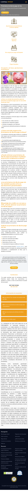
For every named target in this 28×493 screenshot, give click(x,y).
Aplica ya (5, 12)
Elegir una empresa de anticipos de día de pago (13, 312)
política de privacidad (19, 438)
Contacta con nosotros (6, 441)
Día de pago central (5, 434)
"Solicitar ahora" (20, 246)
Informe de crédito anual (9, 319)
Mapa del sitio (4, 438)
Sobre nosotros (4, 436)
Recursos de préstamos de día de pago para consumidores (14, 305)
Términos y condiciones (20, 441)
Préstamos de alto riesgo (6, 452)
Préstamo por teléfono (20, 456)
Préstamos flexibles (5, 459)
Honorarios (17, 436)
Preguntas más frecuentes (20, 434)
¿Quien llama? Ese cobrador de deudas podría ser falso (14, 298)
